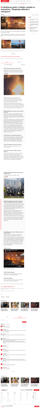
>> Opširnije (6, 73)
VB (1, 358)
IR (1, 326)
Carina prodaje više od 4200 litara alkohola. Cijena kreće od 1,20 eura (34, 22)
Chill (14, 402)
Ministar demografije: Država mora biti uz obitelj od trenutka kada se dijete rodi (34, 25)
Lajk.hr (21, 396)
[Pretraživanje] (38, 1)
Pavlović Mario (4, 338)
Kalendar (2, 401)
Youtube (35, 395)
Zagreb (1, 397)
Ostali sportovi (9, 401)
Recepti (21, 395)
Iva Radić (4, 325)
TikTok (35, 397)
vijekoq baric (4, 358)
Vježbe (21, 397)
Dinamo (8, 395)
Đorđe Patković (5, 367)
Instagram (35, 396)
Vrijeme (27, 397)
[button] (22, 18)
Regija (1, 396)
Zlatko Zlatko (4, 329)
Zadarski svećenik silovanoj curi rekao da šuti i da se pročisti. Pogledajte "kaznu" (34, 28)
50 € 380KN (4, 349)
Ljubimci (15, 396)
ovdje (19, 288)
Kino (27, 396)
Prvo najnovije (23, 64)
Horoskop (15, 403)
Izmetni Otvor (4, 345)
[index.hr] (5, 1)
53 (1, 349)
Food (14, 397)
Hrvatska (2, 395)
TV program (27, 395)
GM (1, 354)
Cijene (14, 395)
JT (1, 364)
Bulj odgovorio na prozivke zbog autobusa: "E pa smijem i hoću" (34, 31)
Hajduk (8, 396)
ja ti (3, 363)
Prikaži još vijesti (33, 33)
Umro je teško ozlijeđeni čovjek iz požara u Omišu (34, 19)
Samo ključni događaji (9, 64)
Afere (1, 402)
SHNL (8, 397)
